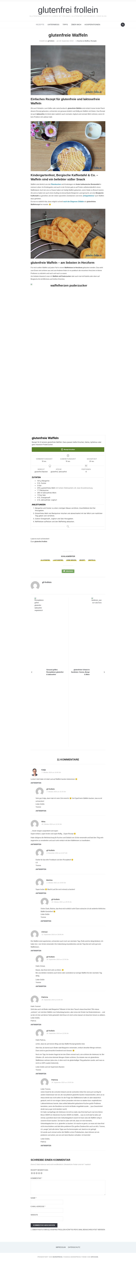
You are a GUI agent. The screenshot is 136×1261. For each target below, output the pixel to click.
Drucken (69, 571)
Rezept (82, 560)
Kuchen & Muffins (83, 41)
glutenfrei (45, 560)
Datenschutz (74, 1247)
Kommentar (36, 1178)
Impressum (61, 1247)
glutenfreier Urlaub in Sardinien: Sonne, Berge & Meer (80, 672)
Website (34, 1215)
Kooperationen (92, 25)
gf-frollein (51, 41)
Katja (43, 770)
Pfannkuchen (56, 184)
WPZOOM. (95, 1257)
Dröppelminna (88, 196)
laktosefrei (58, 560)
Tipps (65, 25)
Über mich (76, 25)
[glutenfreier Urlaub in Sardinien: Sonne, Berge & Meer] (96, 672)
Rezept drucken (69, 449)
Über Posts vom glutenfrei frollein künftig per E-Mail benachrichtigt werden (68, 1229)
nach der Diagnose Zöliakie (73, 201)
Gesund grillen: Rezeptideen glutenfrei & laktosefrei (54, 672)
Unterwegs (53, 25)
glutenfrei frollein (68, 10)
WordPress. (58, 1257)
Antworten (36, 783)
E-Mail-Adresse (38, 1206)
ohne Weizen (71, 560)
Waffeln (91, 560)
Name (33, 1198)
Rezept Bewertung (39, 1170)
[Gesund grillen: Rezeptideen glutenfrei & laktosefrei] (39, 672)
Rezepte (40, 25)
